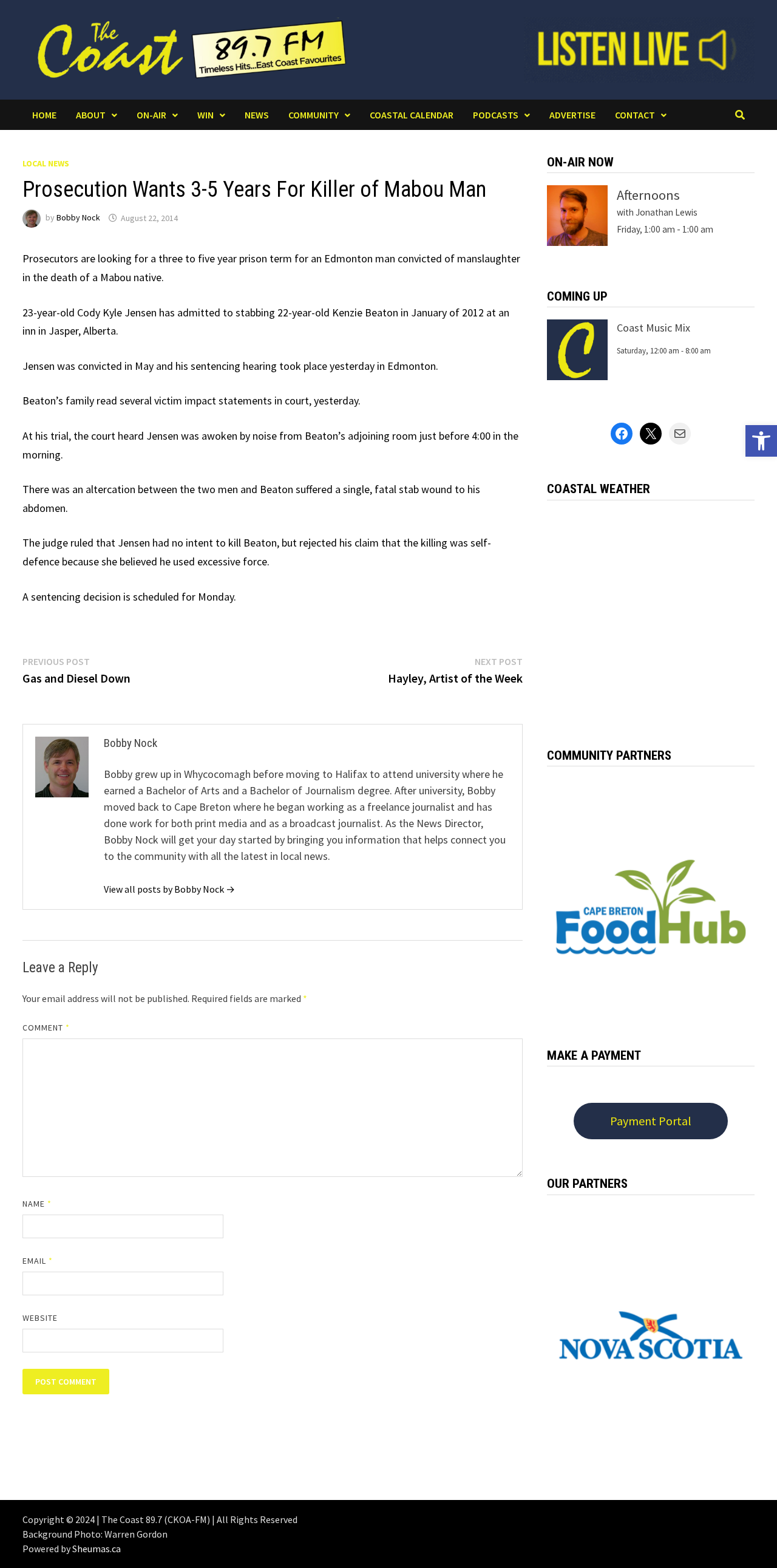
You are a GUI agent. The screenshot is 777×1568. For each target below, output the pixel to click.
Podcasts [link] (495, 115)
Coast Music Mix (653, 328)
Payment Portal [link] (650, 1120)
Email (37, 1260)
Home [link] (44, 115)
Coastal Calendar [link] (411, 115)
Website (40, 1317)
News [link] (257, 115)
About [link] (91, 115)
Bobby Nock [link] (78, 218)
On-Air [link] (151, 115)
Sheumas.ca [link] (96, 1548)
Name (37, 1203)
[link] (761, 441)
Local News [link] (45, 163)
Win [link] (205, 115)
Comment (46, 1027)
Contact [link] (635, 115)
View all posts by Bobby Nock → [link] (169, 889)
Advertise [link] (572, 115)
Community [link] (313, 115)
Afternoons (648, 194)
